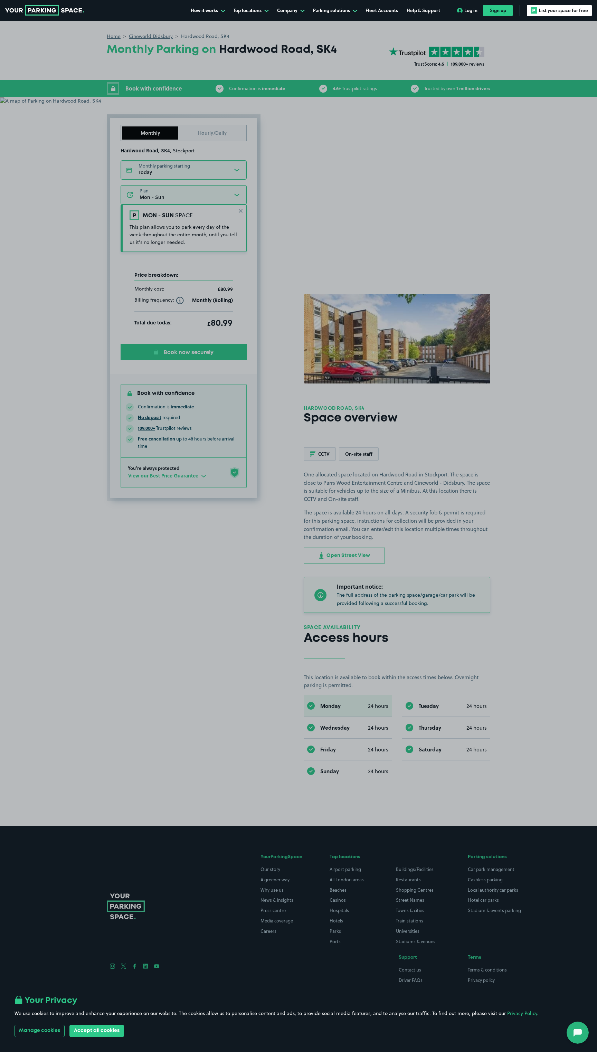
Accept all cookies (97, 1031)
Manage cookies (39, 1031)
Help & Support (423, 10)
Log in (470, 10)
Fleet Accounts (382, 10)
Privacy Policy (522, 1013)
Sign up (498, 10)
